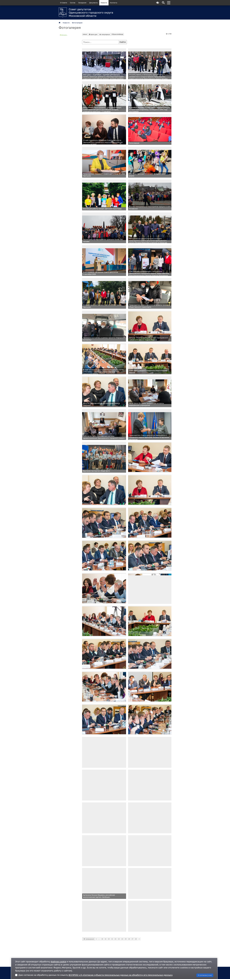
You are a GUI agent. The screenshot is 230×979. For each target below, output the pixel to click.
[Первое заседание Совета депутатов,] (150, 457)
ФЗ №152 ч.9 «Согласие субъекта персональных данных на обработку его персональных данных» (120, 975)
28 (136, 939)
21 (112, 939)
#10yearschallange (117, 34)
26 (129, 939)
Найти (122, 42)
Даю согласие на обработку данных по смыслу (95, 975)
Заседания (82, 3)
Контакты (113, 3)
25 (125, 939)
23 (119, 939)
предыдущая (89, 939)
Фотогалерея (77, 23)
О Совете (63, 3)
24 (122, 939)
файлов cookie (58, 961)
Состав (72, 3)
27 (132, 939)
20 (109, 939)
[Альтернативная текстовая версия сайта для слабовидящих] (158, 2)
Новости (104, 3)
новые (85, 34)
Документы (93, 3)
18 (102, 939)
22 (115, 939)
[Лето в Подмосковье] (149, 11)
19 (105, 939)
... (99, 939)
